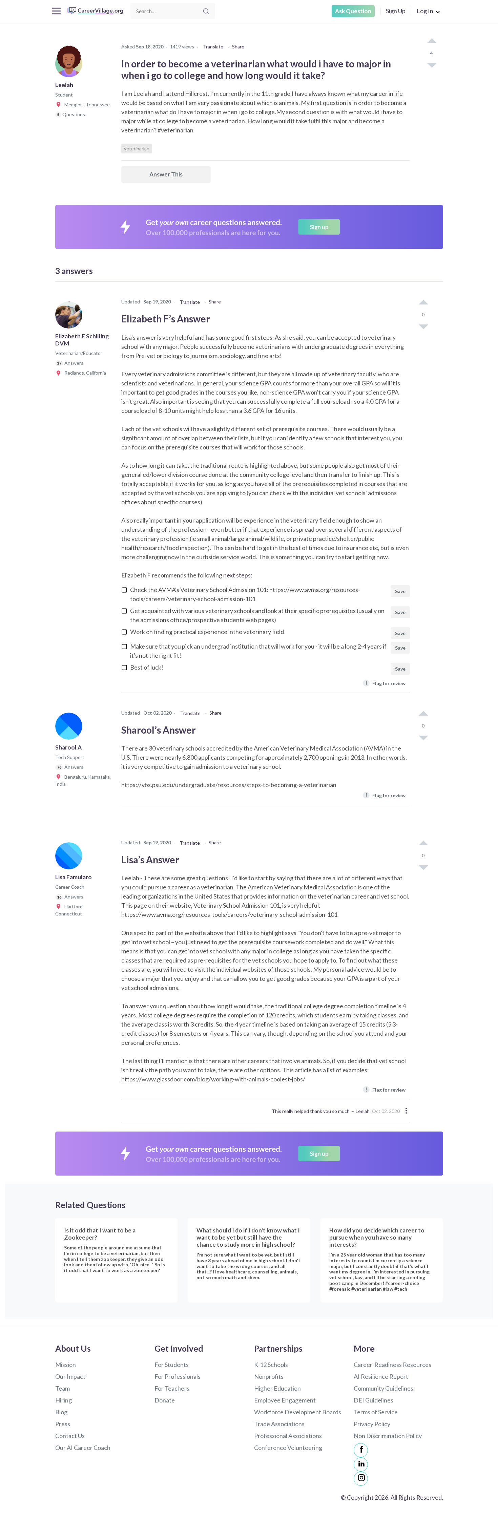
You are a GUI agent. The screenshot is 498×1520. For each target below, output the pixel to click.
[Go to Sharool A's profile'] (70, 728)
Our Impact (70, 1376)
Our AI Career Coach (82, 1447)
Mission (65, 1364)
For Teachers (171, 1388)
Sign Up (396, 11)
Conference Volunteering (288, 1447)
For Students (171, 1364)
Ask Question (353, 11)
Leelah (363, 1111)
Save (400, 591)
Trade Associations (279, 1424)
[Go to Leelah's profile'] (70, 65)
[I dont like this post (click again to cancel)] (431, 65)
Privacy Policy (372, 1424)
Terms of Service (376, 1412)
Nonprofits (269, 1376)
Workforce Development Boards (297, 1412)
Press (62, 1424)
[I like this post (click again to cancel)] (431, 41)
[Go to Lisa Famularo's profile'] (70, 857)
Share (238, 46)
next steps (237, 575)
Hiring (63, 1400)
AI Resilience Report (381, 1376)
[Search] (206, 11)
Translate (213, 46)
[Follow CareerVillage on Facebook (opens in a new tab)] (361, 1450)
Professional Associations (288, 1435)
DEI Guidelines (373, 1400)
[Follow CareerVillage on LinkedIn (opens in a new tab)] (361, 1464)
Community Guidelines (383, 1388)
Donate (164, 1400)
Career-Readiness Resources (392, 1364)
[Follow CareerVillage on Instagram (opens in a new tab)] (361, 1479)
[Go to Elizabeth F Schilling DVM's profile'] (70, 317)
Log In (425, 11)
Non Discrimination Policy (388, 1435)
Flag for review (385, 683)
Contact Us (70, 1435)
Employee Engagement (285, 1400)
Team (62, 1388)
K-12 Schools (271, 1364)
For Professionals (177, 1376)
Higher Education (277, 1388)
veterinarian (136, 148)
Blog (61, 1412)
